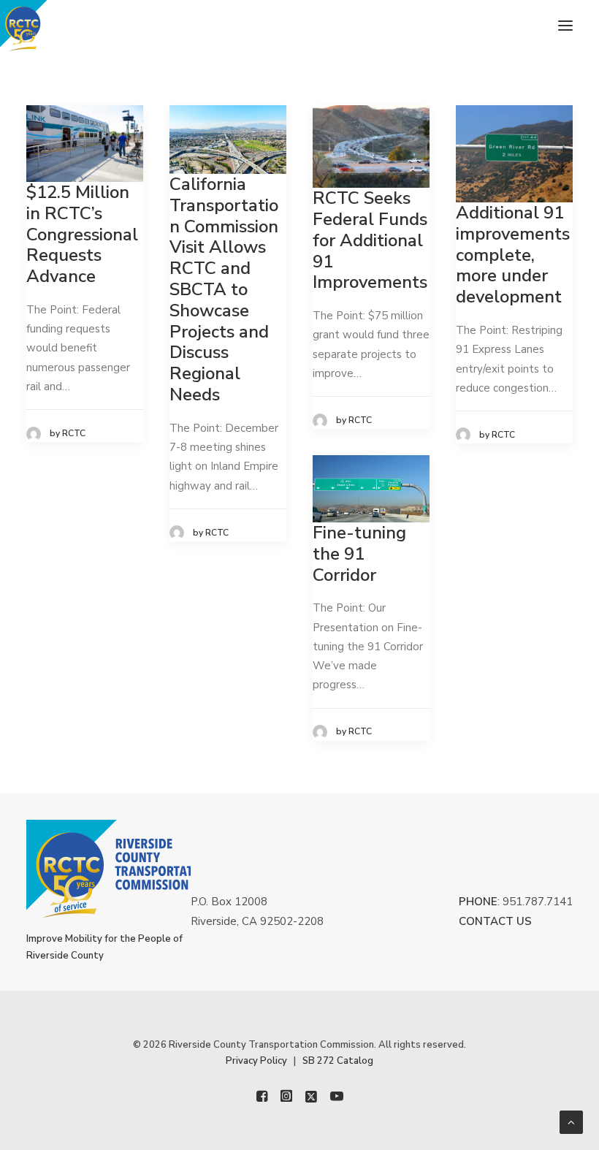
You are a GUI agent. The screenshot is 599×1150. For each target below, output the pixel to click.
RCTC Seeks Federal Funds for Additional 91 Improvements (370, 240)
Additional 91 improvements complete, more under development (513, 254)
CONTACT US (495, 921)
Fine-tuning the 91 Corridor (359, 554)
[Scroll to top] (571, 1121)
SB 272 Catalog (337, 1060)
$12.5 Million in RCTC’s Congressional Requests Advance (82, 234)
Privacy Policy (256, 1060)
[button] (565, 25)
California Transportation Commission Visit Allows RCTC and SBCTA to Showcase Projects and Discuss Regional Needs (223, 289)
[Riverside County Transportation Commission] (48, 25)
